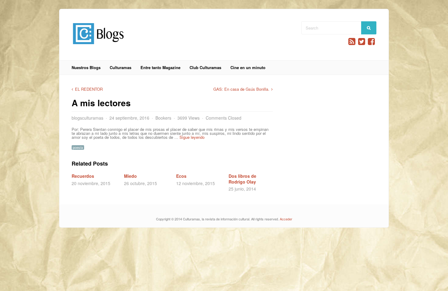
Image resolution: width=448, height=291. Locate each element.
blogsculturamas (87, 118)
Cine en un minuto (247, 67)
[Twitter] (361, 41)
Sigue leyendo (193, 137)
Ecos (181, 176)
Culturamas (120, 67)
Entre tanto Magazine (160, 67)
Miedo (130, 176)
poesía (78, 147)
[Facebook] (371, 41)
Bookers (163, 118)
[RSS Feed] (351, 41)
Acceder (286, 218)
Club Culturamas (205, 67)
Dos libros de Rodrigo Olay (242, 178)
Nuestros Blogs (86, 67)
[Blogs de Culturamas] (98, 46)
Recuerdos (83, 176)
